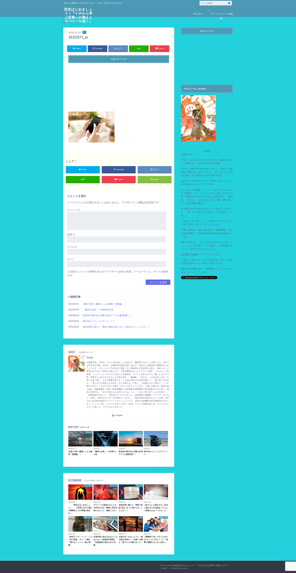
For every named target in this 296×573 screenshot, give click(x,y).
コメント (73, 209)
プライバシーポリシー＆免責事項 (221, 16)
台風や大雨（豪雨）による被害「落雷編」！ (104, 304)
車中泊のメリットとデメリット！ (99, 321)
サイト (70, 259)
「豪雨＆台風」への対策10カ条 (98, 309)
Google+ (119, 415)
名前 (71, 234)
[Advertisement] (118, 86)
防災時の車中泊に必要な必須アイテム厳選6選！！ (107, 315)
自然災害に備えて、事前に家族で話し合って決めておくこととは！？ (116, 326)
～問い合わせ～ (198, 14)
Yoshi (89, 357)
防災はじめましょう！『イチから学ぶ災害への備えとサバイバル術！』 (78, 15)
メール (72, 246)
